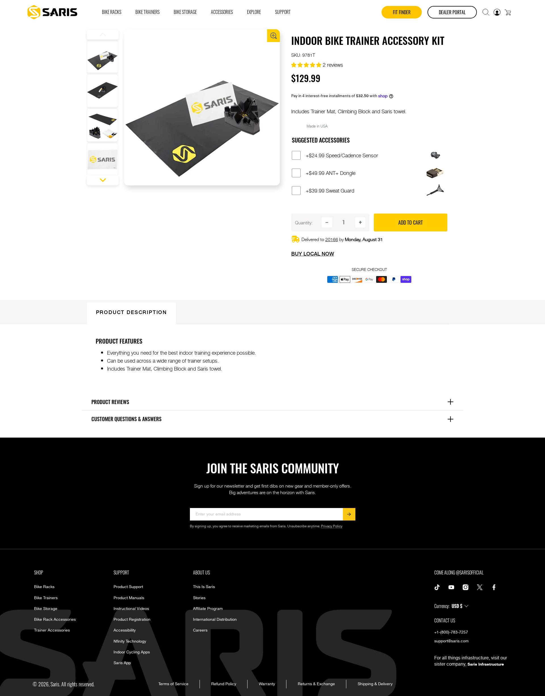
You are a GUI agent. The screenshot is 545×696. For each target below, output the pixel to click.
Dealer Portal (452, 12)
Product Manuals (129, 598)
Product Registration (132, 619)
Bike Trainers (46, 598)
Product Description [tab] (131, 312)
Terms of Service (173, 684)
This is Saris (204, 587)
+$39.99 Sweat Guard (330, 190)
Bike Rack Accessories (55, 619)
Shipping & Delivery (375, 684)
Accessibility (125, 630)
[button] (486, 12)
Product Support (128, 587)
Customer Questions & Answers (274, 419)
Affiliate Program (208, 608)
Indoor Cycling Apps (132, 652)
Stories (199, 598)
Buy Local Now (312, 253)
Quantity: (304, 222)
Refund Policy (223, 684)
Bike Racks (44, 587)
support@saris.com (451, 641)
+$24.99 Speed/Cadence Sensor (342, 155)
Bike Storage (45, 608)
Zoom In (273, 35)
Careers (200, 630)
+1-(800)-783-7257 (451, 632)
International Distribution (215, 619)
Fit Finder (401, 12)
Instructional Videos (131, 608)
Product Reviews (274, 402)
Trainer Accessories (52, 630)
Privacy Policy (331, 526)
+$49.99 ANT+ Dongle (330, 173)
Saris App (122, 663)
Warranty (267, 684)
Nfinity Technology (130, 641)
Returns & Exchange (316, 684)
